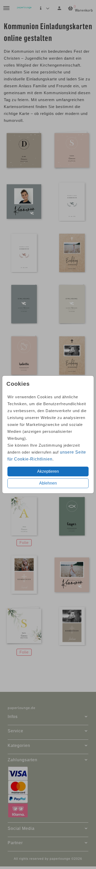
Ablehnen (48, 483)
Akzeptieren (48, 471)
